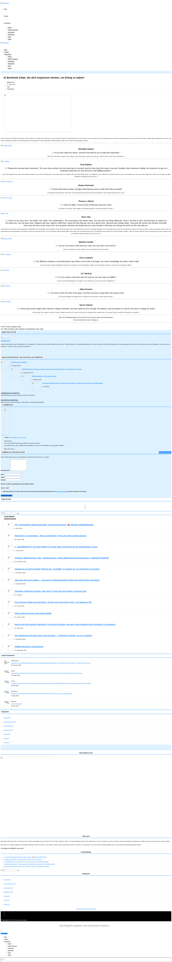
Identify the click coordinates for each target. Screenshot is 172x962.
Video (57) (7, 734)
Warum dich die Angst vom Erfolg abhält (33, 613)
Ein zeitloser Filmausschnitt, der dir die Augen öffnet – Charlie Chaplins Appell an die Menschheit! (73, 383)
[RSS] (89, 507)
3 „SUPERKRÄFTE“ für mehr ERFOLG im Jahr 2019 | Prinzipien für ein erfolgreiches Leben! (56, 547)
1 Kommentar (10, 89)
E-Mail (3, 477)
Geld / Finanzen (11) (10, 722)
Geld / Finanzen (13, 30)
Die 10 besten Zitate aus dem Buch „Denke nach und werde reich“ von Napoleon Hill (53, 602)
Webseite (3, 480)
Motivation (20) (8, 730)
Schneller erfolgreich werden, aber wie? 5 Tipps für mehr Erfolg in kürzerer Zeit (51, 591)
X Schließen (4, 933)
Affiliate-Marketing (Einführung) (29, 647)
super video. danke (16, 703)
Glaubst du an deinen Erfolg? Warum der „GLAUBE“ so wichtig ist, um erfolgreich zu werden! (57, 569)
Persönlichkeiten (30, 329)
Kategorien (7, 23)
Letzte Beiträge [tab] (9, 516)
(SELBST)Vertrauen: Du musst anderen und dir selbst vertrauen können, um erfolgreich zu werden (52, 369)
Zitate (9, 39)
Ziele (9, 37)
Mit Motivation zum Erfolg (19, 362)
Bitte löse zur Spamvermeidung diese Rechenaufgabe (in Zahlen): (17, 484)
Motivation (11, 34)
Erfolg (10, 27)
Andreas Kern (10, 82)
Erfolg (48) (7, 717)
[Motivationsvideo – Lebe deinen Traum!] (26, 383)
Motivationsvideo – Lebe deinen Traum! (44, 376)
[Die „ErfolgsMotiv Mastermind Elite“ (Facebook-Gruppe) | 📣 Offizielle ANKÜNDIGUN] (10, 528)
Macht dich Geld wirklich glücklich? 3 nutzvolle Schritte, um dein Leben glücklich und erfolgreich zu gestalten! (65, 624)
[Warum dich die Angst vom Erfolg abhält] (10, 617)
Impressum (79, 909)
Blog (5, 9)
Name (2, 474)
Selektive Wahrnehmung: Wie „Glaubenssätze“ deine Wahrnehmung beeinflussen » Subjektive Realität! (62, 558)
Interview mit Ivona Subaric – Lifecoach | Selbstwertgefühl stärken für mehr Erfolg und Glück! (57, 580)
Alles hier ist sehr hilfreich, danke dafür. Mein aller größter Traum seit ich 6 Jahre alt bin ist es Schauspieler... (42, 693)
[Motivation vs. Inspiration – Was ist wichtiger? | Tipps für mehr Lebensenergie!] (10, 539)
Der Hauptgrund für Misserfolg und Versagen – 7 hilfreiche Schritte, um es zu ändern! (53, 635)
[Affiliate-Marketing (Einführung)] (10, 650)
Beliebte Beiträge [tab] (10, 519)
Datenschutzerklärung (61, 491)
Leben (16, 329)
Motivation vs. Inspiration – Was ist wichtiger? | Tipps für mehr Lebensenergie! (50, 536)
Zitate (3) (6, 742)
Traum (37, 329)
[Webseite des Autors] (5, 338)
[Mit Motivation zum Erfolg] (5, 369)
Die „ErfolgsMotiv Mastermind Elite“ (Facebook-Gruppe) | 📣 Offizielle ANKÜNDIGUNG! (54, 525)
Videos (6, 16)
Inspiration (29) (8, 726)
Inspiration (11, 32)
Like (8, 86)
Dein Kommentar (5, 470)
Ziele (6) (6, 738)
